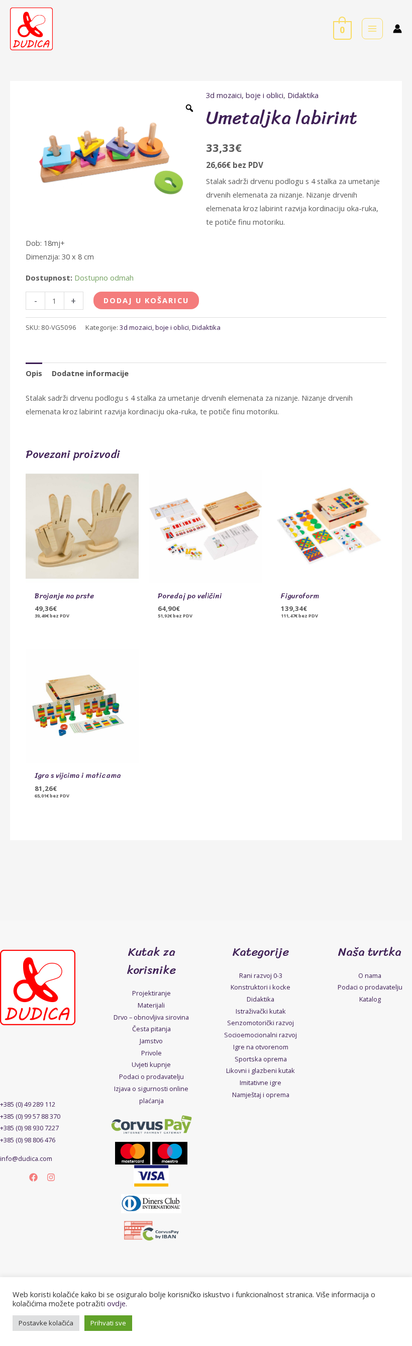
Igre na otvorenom (260, 1046)
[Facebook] (33, 1177)
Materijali (151, 1005)
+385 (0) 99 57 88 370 (30, 1116)
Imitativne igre (260, 1082)
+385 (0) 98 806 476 (27, 1139)
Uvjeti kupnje (151, 1064)
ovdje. (117, 1303)
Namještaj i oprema (260, 1094)
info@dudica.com (26, 1158)
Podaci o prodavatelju (151, 1076)
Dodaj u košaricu (146, 300)
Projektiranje (151, 993)
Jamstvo (151, 1040)
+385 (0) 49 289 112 (27, 1104)
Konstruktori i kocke (260, 987)
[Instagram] (51, 1177)
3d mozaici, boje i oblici (244, 95)
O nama (369, 975)
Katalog (370, 999)
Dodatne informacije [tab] (90, 373)
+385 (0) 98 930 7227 (29, 1127)
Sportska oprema (261, 1058)
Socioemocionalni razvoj (260, 1034)
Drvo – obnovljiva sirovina (151, 1017)
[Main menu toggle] (372, 28)
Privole (151, 1052)
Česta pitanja (151, 1028)
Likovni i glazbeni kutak (260, 1070)
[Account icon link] (397, 28)
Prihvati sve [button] (108, 1322)
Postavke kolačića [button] (46, 1322)
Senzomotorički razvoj (260, 1022)
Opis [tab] (34, 373)
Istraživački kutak (261, 1011)
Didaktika (303, 95)
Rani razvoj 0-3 (260, 975)
